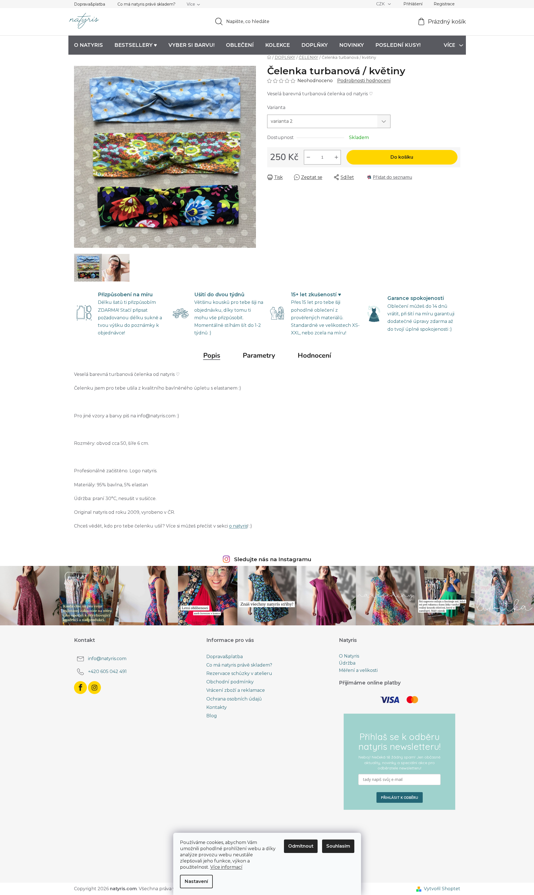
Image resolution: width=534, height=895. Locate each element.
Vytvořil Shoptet (442, 888)
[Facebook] (80, 687)
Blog (211, 715)
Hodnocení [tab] (314, 355)
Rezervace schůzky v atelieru (239, 673)
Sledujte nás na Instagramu (272, 559)
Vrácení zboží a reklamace (235, 690)
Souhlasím (338, 846)
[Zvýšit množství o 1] (336, 157)
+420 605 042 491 (107, 671)
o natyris (238, 526)
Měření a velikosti (358, 670)
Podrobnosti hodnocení (364, 80)
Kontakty (216, 707)
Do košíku (401, 157)
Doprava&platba (89, 4)
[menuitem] (88, 45)
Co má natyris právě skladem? (146, 4)
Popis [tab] (211, 355)
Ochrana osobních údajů (234, 699)
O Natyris (349, 656)
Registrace (444, 3)
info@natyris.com (107, 658)
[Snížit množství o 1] (308, 157)
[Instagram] (94, 687)
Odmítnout (300, 846)
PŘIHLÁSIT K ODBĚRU (399, 797)
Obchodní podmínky (230, 681)
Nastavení (196, 881)
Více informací (226, 867)
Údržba (347, 663)
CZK (381, 3)
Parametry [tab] (259, 355)
